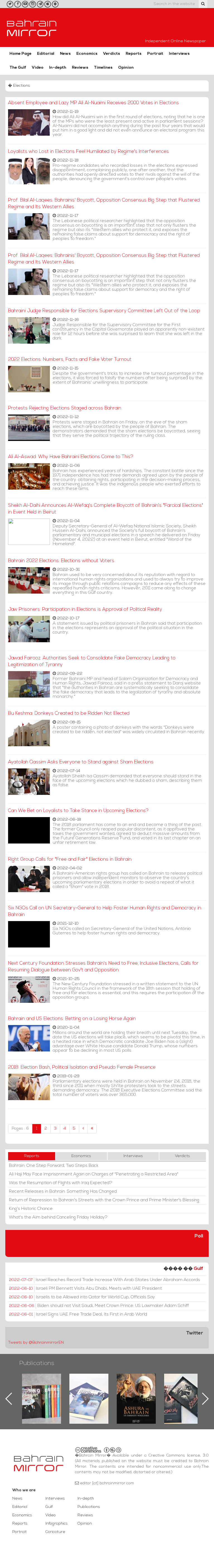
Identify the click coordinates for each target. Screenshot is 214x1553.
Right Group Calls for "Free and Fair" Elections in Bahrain (70, 859)
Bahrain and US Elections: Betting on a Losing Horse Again (72, 1018)
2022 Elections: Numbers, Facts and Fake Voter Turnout (70, 359)
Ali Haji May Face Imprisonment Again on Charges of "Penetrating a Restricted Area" (93, 1174)
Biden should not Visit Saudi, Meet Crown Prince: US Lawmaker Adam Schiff (99, 1306)
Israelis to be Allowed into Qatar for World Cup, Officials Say (82, 1297)
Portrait (155, 54)
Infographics (56, 1524)
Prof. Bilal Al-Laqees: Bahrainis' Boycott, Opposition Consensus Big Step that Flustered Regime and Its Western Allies (104, 203)
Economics (87, 54)
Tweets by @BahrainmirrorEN (36, 1343)
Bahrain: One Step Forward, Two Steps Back (53, 1165)
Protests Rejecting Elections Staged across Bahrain (64, 408)
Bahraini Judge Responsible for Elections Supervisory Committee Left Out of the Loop (104, 311)
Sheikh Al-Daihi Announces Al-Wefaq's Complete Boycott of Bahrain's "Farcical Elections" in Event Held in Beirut (105, 509)
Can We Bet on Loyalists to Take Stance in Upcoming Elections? (78, 810)
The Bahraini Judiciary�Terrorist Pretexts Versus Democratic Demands (184, 1393)
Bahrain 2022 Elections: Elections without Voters (61, 561)
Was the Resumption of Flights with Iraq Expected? (60, 1183)
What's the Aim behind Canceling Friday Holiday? (58, 1217)
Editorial (45, 54)
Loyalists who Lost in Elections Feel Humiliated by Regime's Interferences (88, 151)
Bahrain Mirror (32, 27)
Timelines (103, 68)
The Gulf (17, 68)
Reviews (80, 68)
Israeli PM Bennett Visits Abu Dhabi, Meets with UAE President (85, 1288)
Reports (134, 54)
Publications (36, 1363)
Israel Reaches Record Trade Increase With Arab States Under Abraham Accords (104, 1280)
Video (37, 68)
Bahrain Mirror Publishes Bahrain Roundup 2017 (41, 1390)
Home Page (20, 54)
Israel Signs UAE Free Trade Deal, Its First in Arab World (78, 1314)
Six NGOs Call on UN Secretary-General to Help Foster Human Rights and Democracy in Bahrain (104, 911)
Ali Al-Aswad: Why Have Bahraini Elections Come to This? (70, 457)
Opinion (126, 68)
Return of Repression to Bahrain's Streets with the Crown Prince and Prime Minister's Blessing (104, 1200)
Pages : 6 (20, 1129)
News (65, 54)
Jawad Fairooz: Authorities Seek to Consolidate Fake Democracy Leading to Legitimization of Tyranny (92, 661)
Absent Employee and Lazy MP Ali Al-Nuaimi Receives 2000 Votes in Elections (93, 103)
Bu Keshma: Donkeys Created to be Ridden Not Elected (69, 713)
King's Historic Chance (31, 1209)
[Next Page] (83, 1128)
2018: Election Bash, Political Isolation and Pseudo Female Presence (81, 1067)
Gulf (198, 1268)
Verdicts (111, 54)
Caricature (55, 1532)
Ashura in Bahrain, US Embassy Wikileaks (89, 1390)
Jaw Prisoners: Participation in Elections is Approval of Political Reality (85, 609)
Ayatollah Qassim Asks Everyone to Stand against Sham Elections (81, 762)
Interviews (179, 54)
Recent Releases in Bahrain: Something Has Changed (63, 1191)
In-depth (57, 68)
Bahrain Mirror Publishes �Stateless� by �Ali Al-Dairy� (136, 1390)
